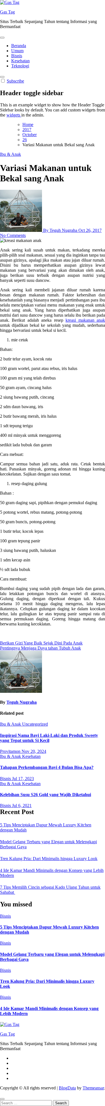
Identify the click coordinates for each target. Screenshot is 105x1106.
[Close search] (2, 1099)
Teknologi (20, 65)
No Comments (13, 235)
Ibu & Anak (10, 154)
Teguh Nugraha (21, 702)
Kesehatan (20, 60)
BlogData (67, 1088)
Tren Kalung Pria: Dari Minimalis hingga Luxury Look (48, 858)
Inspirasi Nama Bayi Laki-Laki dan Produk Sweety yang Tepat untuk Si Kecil (49, 738)
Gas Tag (7, 12)
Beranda (18, 45)
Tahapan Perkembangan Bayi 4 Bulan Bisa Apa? (47, 767)
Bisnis (16, 55)
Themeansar (93, 1088)
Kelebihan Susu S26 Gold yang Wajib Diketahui (45, 794)
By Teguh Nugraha (60, 230)
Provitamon (11, 751)
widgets (13, 115)
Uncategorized (35, 724)
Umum (17, 50)
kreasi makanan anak (85, 320)
